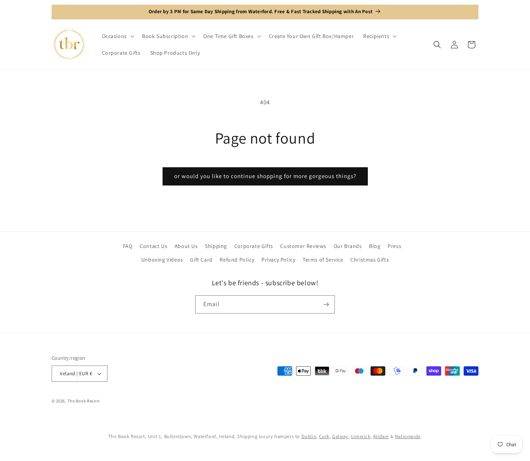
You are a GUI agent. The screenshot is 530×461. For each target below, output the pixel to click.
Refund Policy (237, 259)
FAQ (128, 246)
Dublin (309, 436)
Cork (324, 436)
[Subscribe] (325, 304)
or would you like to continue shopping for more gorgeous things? (265, 176)
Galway (340, 436)
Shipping (216, 246)
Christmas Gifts (369, 259)
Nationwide (408, 436)
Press (394, 246)
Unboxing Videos (162, 259)
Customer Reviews (303, 246)
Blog (374, 246)
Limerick (361, 436)
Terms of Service (323, 259)
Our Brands (348, 246)
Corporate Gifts (253, 246)
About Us (186, 246)
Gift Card (201, 259)
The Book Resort (84, 401)
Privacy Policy (278, 259)
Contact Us (153, 246)
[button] (117, 36)
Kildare (381, 436)
